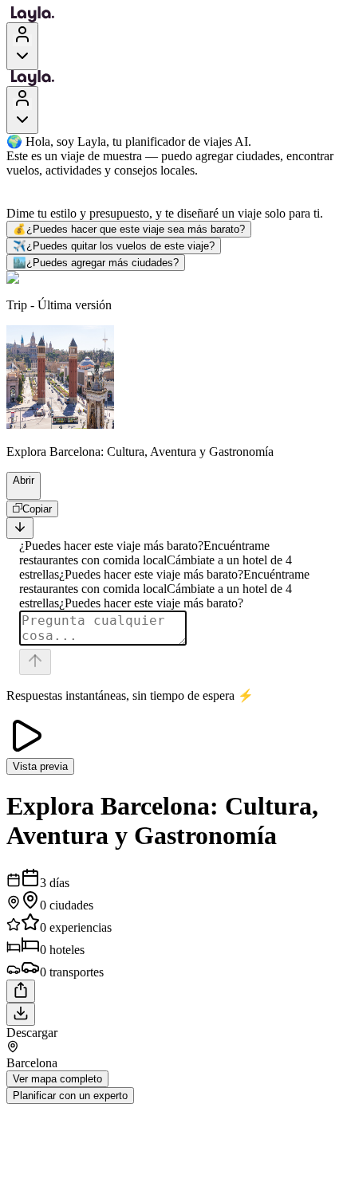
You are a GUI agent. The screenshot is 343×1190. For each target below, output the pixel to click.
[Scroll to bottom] (20, 528)
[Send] (35, 662)
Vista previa (40, 766)
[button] (18, 491)
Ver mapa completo (57, 1079)
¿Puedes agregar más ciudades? (96, 263)
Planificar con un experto (70, 1096)
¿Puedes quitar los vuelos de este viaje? (114, 246)
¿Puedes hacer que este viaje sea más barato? (129, 229)
